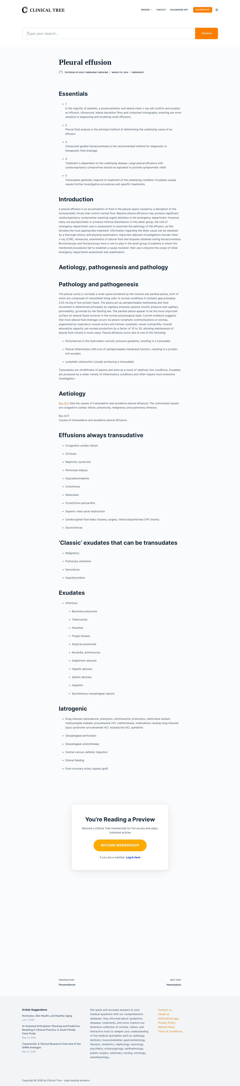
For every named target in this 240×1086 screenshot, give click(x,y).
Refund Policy (166, 1027)
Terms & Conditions (170, 1031)
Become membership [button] (120, 845)
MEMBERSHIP (203, 9)
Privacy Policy (167, 1022)
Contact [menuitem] (161, 9)
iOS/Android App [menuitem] (179, 9)
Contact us (165, 1009)
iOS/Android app (168, 1018)
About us (163, 1014)
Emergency (138, 72)
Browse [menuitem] (145, 9)
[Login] (217, 10)
